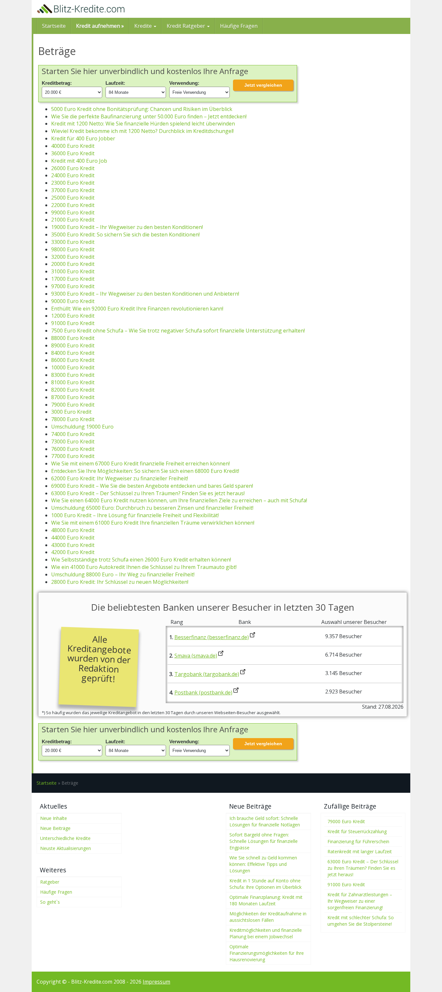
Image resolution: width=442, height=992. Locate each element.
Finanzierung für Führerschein (358, 841)
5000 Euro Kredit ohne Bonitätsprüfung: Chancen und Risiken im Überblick (141, 109)
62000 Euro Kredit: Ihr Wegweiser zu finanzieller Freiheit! (119, 478)
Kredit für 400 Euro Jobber (83, 138)
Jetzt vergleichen (263, 85)
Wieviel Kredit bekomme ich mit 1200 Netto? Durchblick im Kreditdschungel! (142, 131)
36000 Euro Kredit (72, 153)
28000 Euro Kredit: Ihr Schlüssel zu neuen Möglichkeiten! (119, 581)
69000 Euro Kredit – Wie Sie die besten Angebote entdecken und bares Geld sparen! (152, 485)
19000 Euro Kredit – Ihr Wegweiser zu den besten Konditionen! (127, 227)
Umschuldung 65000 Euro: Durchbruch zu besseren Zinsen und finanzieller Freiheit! (152, 507)
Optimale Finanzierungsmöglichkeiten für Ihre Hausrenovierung (266, 953)
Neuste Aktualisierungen (65, 848)
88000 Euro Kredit (72, 338)
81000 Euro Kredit (72, 382)
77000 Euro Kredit (72, 456)
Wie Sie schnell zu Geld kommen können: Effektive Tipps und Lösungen (263, 864)
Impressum (156, 981)
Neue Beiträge (55, 828)
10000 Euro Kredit (72, 367)
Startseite (54, 25)
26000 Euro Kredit (72, 168)
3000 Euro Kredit (71, 411)
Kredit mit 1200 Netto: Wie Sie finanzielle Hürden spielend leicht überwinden (143, 123)
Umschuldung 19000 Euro (82, 426)
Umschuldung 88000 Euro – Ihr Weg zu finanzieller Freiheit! (122, 574)
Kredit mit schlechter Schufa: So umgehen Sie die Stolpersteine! (360, 920)
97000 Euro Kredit (72, 286)
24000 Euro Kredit (72, 175)
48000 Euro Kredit (72, 530)
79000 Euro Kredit (72, 404)
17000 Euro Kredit (72, 278)
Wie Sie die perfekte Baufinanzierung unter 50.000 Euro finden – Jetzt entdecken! (149, 116)
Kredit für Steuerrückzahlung (357, 831)
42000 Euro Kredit (72, 552)
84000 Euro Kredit (72, 352)
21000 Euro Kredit (72, 219)
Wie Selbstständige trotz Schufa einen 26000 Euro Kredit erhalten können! (141, 559)
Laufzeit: (115, 83)
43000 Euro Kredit (72, 545)
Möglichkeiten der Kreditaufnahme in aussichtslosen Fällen (267, 916)
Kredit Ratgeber (186, 25)
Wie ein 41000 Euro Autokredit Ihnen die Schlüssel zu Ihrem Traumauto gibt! (144, 567)
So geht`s (50, 902)
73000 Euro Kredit (72, 441)
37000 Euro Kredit (72, 190)
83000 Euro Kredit (72, 374)
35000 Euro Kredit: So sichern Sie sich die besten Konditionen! (125, 234)
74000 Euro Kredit (72, 434)
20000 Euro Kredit (72, 263)
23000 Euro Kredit (72, 182)
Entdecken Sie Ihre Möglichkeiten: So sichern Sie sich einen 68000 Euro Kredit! (145, 470)
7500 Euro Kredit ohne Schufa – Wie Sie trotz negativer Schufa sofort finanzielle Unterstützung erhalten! (178, 330)
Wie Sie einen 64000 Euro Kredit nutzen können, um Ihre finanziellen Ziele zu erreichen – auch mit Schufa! (179, 500)
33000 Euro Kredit (72, 241)
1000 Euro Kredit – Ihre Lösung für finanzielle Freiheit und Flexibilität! (135, 515)
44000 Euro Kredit (72, 537)
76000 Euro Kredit (72, 448)
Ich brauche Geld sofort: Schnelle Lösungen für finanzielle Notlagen (264, 821)
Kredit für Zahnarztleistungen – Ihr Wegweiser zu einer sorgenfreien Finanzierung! (359, 900)
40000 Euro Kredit (72, 145)
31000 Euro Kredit (72, 271)
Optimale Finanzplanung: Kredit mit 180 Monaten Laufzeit (266, 900)
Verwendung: (184, 83)
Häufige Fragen (239, 25)
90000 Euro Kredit (72, 301)
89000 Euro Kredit (72, 345)
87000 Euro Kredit (72, 397)
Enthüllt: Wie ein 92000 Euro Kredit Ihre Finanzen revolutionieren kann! (137, 308)
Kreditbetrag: (57, 83)
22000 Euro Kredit (72, 205)
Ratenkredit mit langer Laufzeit (359, 851)
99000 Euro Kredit (72, 212)
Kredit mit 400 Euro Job (79, 160)
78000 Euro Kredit (72, 419)
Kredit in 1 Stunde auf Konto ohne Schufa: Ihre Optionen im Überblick (265, 884)
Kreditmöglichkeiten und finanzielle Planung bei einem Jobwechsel (265, 933)
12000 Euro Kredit (72, 315)
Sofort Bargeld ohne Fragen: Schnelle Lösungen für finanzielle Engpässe (263, 841)
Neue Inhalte (53, 818)
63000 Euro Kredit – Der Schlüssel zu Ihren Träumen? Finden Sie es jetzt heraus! (148, 493)
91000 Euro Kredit (72, 323)
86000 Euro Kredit (72, 360)
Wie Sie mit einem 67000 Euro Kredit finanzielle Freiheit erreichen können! (140, 463)
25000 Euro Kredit (72, 197)
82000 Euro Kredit (72, 389)
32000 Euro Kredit (72, 256)
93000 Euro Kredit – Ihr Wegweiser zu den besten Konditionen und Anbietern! (145, 293)
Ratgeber (49, 882)
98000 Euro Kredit (72, 249)
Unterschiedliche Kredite (65, 838)
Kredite (143, 25)
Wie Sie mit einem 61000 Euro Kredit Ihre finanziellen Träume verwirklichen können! (152, 522)
